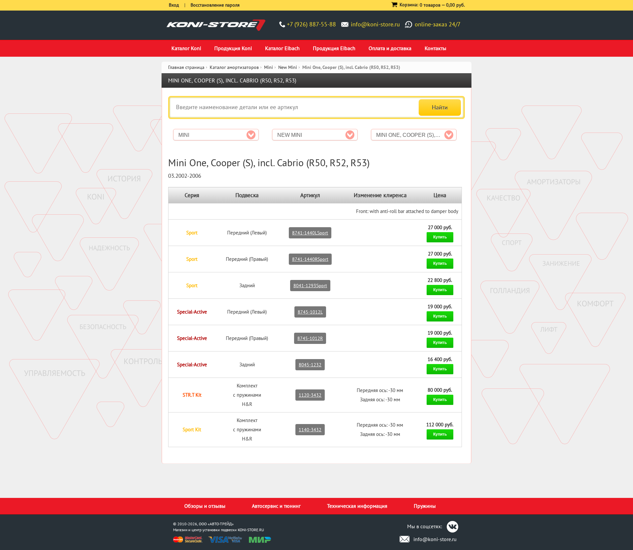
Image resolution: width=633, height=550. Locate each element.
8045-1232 (310, 365)
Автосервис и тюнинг (276, 506)
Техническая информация (357, 506)
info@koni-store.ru (375, 24)
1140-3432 (310, 430)
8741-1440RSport (310, 259)
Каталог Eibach (282, 48)
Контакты (435, 48)
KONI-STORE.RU (251, 529)
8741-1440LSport (310, 233)
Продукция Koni (233, 48)
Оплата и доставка (390, 48)
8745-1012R (310, 338)
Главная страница (186, 67)
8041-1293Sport (310, 286)
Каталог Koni (186, 48)
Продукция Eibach (334, 48)
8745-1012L (310, 312)
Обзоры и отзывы (205, 506)
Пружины (425, 506)
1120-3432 (310, 395)
